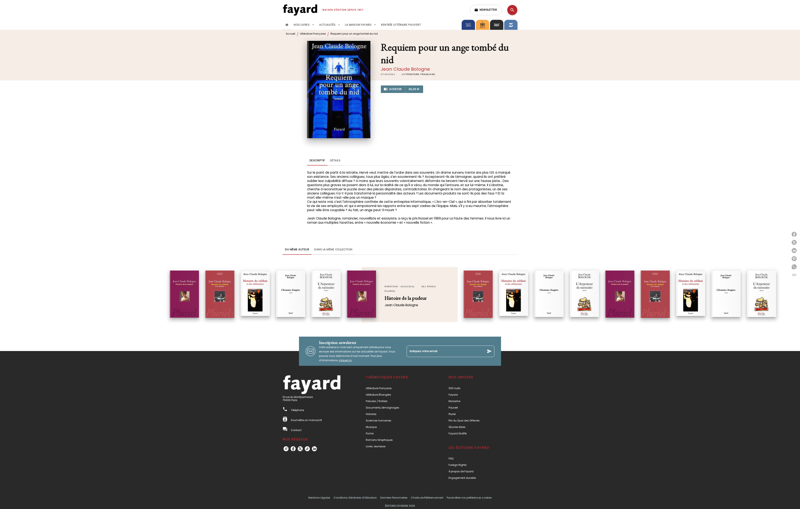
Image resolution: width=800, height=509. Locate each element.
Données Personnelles (394, 497)
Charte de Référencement (427, 497)
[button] (486, 10)
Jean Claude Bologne (405, 69)
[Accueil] (300, 10)
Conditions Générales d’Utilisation (355, 497)
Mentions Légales (319, 497)
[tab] (286, 25)
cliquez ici (345, 360)
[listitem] (286, 448)
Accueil (290, 33)
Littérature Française (313, 33)
